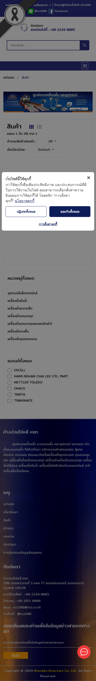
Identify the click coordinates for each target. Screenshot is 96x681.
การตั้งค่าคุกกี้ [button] (48, 224)
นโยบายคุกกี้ (24, 201)
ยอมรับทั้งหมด (70, 211)
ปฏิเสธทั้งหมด (26, 211)
